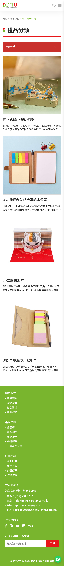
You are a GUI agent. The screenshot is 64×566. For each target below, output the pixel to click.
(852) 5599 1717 (32, 505)
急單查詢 (12, 466)
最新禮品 (12, 432)
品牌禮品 (12, 441)
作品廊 (11, 427)
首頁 (5, 18)
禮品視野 (12, 403)
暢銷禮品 (12, 436)
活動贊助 (12, 407)
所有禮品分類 (29, 18)
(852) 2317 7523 (24, 496)
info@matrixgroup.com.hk (31, 500)
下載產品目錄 (14, 446)
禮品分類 (14, 18)
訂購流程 (12, 475)
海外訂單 (12, 461)
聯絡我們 (12, 412)
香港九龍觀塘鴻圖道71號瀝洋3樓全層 (36, 510)
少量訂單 (12, 470)
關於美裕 (12, 398)
